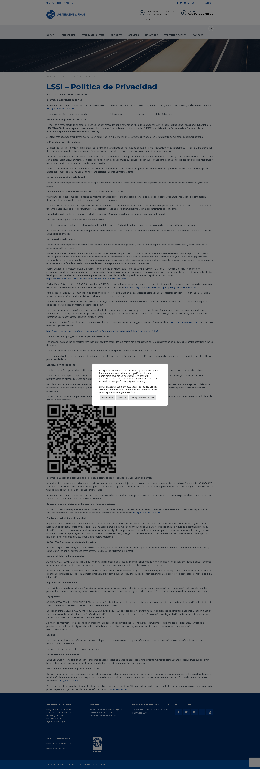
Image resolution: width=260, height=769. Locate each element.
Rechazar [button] (122, 397)
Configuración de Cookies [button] (142, 397)
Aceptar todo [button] (107, 397)
